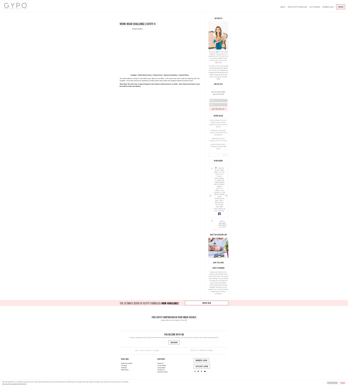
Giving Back (161, 368)
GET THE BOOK (314, 7)
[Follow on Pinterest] (201, 371)
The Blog (124, 365)
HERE (218, 79)
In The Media (161, 365)
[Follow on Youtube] (205, 371)
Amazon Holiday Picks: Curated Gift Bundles (218, 133)
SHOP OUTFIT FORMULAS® (297, 7)
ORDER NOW (206, 303)
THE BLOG (340, 7)
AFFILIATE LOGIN (202, 366)
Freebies (124, 368)
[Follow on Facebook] (195, 371)
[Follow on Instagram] (198, 371)
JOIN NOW (174, 342)
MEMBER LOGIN (328, 7)
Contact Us (161, 370)
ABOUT (282, 7)
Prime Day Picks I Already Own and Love (218, 147)
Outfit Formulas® (126, 363)
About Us (160, 363)
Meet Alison (125, 370)
